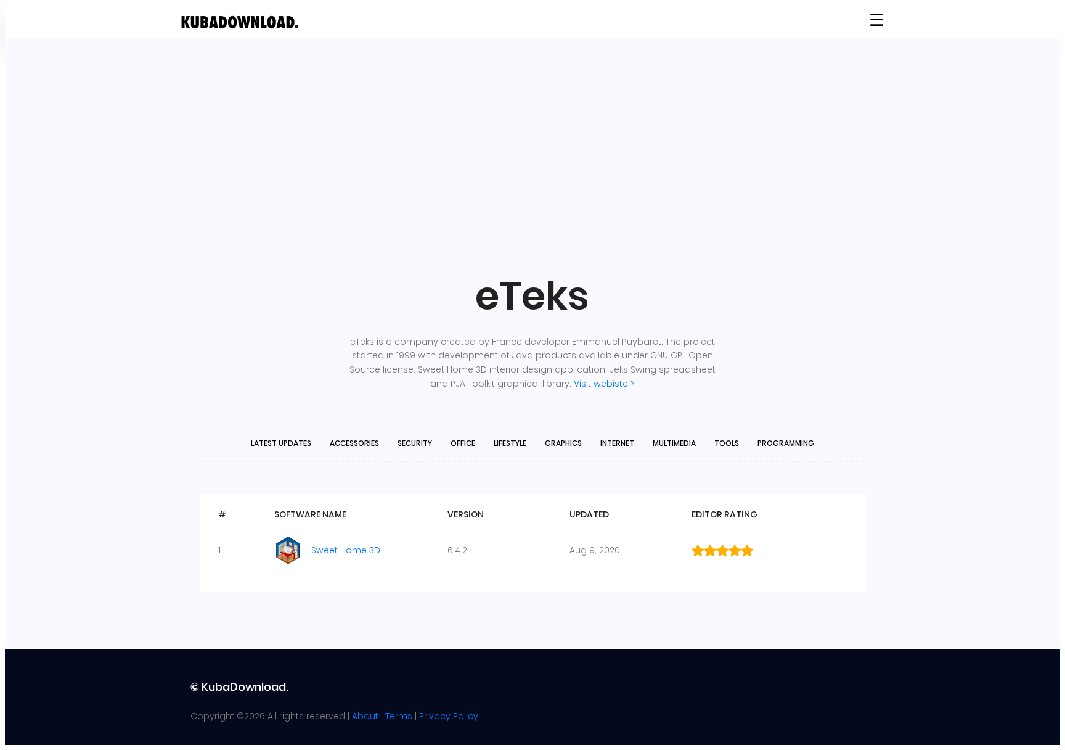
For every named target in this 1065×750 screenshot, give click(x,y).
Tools (726, 443)
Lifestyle (510, 443)
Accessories (354, 443)
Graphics (563, 443)
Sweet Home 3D (345, 550)
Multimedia (674, 443)
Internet (617, 443)
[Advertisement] (532, 155)
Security (415, 443)
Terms (398, 716)
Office (463, 443)
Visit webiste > (604, 383)
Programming (785, 443)
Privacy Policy (448, 716)
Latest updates (281, 443)
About (365, 716)
